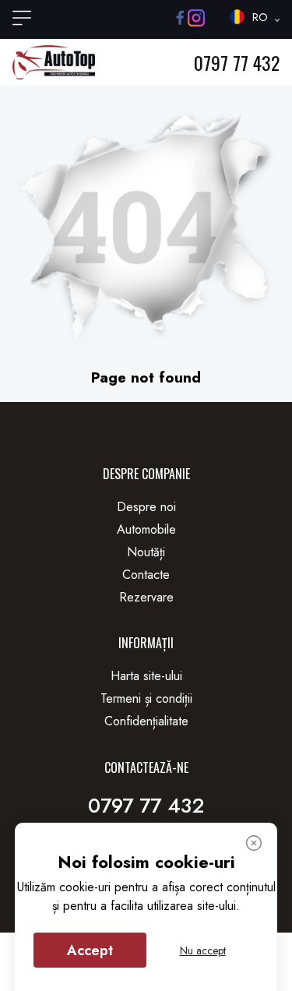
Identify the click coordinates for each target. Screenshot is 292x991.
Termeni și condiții (146, 698)
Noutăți (146, 552)
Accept (90, 950)
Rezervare (146, 597)
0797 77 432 (237, 62)
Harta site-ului (146, 676)
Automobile (146, 529)
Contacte (146, 575)
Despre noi (146, 507)
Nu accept (203, 950)
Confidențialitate (146, 721)
